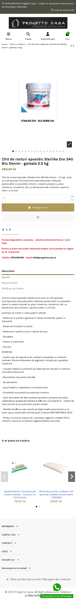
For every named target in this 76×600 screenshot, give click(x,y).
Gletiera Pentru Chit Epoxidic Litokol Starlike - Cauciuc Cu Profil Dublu (20, 494)
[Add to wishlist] (38, 217)
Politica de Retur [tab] (13, 288)
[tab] (38, 283)
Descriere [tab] (8, 271)
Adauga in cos (40, 207)
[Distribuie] (3, 229)
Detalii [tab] (6, 277)
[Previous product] (72, 45)
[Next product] (73, 45)
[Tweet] (6, 229)
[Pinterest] (10, 229)
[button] (13, 151)
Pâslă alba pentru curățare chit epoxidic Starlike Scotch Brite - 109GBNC (56, 494)
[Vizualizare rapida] (22, 487)
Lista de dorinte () (63, 10)
